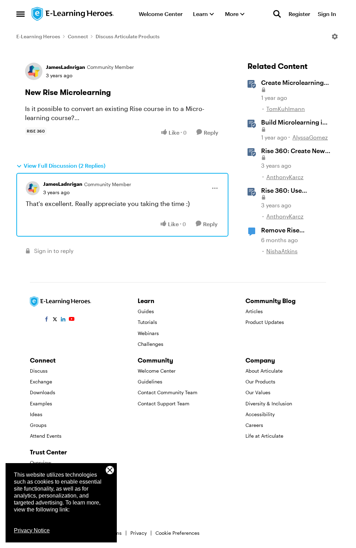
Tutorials (147, 322)
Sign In (327, 13)
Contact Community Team (167, 392)
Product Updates (264, 322)
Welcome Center (157, 371)
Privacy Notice (32, 530)
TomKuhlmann (285, 108)
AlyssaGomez (310, 137)
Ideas (36, 414)
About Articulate (264, 371)
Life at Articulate (264, 436)
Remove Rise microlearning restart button (292, 230)
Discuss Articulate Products (128, 36)
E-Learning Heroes (38, 36)
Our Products (260, 381)
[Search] (277, 14)
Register (299, 13)
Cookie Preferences (177, 533)
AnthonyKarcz (285, 177)
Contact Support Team (163, 403)
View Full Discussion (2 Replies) (64, 165)
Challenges (150, 344)
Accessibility (260, 414)
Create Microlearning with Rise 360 (292, 83)
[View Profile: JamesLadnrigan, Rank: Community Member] (33, 71)
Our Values (257, 392)
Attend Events (46, 436)
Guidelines (150, 381)
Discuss (39, 371)
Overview (40, 463)
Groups (38, 425)
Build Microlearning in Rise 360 (293, 122)
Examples (41, 403)
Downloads (42, 392)
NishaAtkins (282, 251)
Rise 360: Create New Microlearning (293, 151)
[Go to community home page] (73, 14)
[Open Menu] (335, 36)
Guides (146, 311)
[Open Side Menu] (20, 14)
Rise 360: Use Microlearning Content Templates (294, 190)
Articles (254, 311)
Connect (78, 36)
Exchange (41, 381)
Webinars (148, 333)
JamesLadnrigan (65, 67)
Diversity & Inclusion (268, 403)
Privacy (138, 533)
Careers (254, 425)
